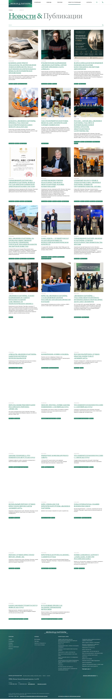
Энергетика (84, 656)
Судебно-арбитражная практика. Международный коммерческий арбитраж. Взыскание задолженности (67, 641)
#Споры (15, 83)
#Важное (11, 83)
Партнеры (36, 641)
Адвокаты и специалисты (40, 643)
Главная (11, 10)
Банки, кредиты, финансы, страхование (91, 642)
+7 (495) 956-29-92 (13, 684)
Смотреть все (86, 669)
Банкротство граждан (87, 658)
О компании (37, 2)
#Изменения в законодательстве (48, 418)
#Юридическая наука (46, 258)
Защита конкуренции (87, 662)
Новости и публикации (74, 2)
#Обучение (92, 201)
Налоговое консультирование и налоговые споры (67, 654)
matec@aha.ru (31, 684)
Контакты (89, 2)
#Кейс (42, 467)
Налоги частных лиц (86, 649)
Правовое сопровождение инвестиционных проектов (68, 649)
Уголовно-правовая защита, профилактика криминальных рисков (67, 669)
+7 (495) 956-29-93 (22, 684)
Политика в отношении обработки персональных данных (34, 696)
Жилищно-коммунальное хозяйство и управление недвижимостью (90, 645)
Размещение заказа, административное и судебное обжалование (91, 640)
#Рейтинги (76, 367)
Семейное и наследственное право (90, 655)
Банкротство (61, 643)
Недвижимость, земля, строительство (66, 652)
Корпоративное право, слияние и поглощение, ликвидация (68, 646)
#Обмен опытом (96, 141)
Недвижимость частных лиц (88, 647)
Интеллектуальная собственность (65, 666)
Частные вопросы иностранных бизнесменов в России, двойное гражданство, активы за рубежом (68, 662)
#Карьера (54, 83)
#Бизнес (76, 143)
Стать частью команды (39, 644)
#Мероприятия (82, 83)
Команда (49, 2)
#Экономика (81, 568)
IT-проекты (60, 664)
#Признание (44, 83)
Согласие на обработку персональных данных (69, 696)
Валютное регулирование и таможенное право (92, 653)
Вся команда (37, 639)
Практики (59, 2)
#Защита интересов (22, 83)
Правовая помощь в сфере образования (91, 660)
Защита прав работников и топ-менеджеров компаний (68, 658)
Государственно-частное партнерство (90, 651)
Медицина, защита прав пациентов (90, 666)
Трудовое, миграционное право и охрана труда (92, 664)
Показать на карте (41, 684)
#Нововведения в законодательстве (49, 619)
